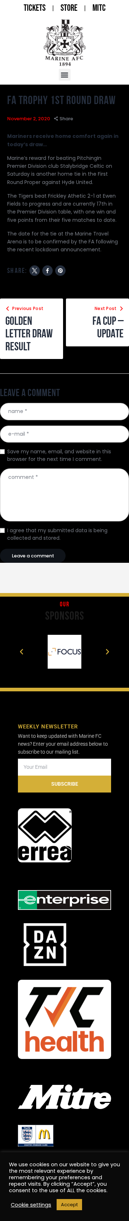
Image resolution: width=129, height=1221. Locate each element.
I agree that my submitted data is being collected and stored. (57, 534)
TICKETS (35, 8)
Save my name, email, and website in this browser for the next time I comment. (59, 455)
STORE (69, 8)
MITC (99, 8)
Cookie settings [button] (31, 1205)
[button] (65, 75)
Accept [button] (69, 1204)
